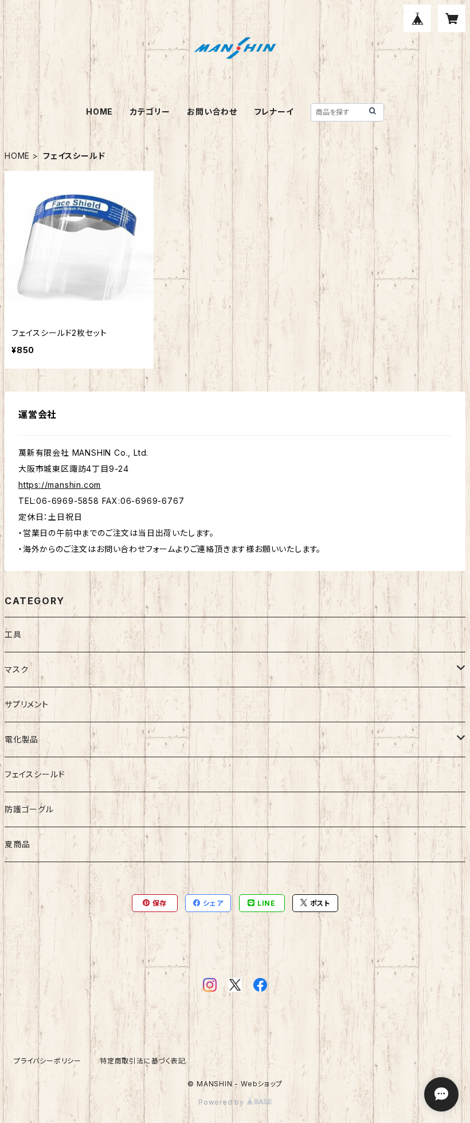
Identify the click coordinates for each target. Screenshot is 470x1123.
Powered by (222, 1102)
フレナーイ (274, 111)
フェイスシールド (35, 774)
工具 (13, 634)
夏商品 (17, 844)
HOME (99, 111)
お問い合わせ (212, 111)
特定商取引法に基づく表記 (143, 1061)
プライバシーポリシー (47, 1061)
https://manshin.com (59, 485)
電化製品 (21, 739)
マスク (16, 669)
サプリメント (27, 704)
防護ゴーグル (29, 809)
